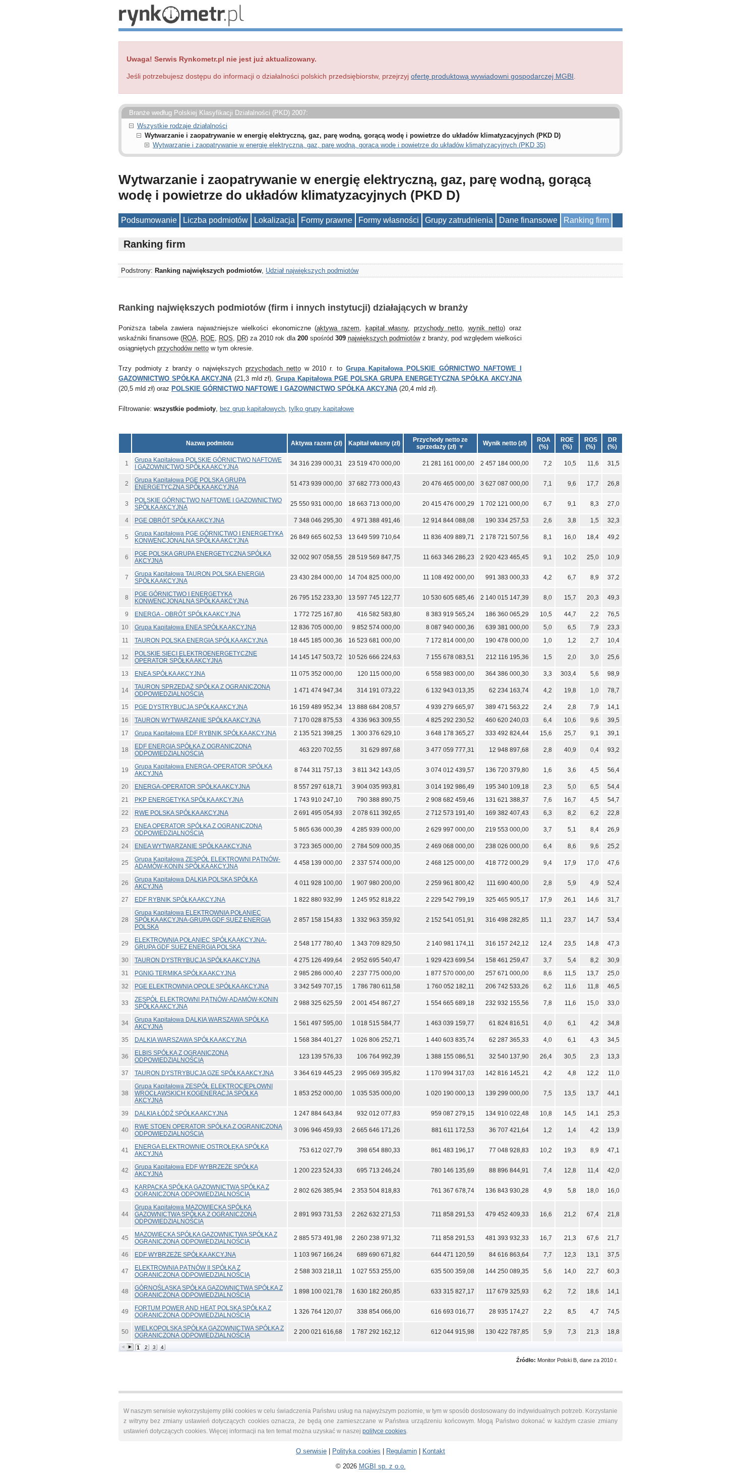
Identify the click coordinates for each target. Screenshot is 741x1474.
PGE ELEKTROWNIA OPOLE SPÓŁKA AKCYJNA (202, 986)
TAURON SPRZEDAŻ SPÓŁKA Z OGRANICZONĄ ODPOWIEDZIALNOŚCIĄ (202, 690)
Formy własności (388, 220)
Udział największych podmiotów (312, 270)
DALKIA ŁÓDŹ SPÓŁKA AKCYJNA (181, 1113)
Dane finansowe (528, 220)
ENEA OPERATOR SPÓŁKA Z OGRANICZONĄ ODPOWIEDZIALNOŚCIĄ (198, 829)
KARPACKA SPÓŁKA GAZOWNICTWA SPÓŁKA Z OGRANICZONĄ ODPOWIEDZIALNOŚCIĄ (202, 1191)
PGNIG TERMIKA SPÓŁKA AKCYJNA (185, 973)
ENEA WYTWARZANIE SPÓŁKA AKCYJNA (193, 846)
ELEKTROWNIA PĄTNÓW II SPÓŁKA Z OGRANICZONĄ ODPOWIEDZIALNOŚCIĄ (192, 1271)
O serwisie (311, 1451)
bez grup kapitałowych (252, 408)
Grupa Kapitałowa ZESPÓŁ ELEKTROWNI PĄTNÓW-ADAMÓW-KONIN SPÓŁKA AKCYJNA (207, 863)
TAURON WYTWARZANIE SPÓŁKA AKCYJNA (198, 720)
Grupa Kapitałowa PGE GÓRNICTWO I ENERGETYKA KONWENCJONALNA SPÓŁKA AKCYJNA (209, 537)
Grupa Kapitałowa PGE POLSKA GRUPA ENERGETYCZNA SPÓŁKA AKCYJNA (399, 378)
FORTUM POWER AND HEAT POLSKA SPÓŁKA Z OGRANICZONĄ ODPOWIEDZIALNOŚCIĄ (203, 1312)
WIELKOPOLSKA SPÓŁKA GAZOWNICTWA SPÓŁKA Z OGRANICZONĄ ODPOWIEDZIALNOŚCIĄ (209, 1332)
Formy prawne (326, 220)
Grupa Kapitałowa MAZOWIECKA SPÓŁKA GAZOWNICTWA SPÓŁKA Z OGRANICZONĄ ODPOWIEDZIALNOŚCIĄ (196, 1214)
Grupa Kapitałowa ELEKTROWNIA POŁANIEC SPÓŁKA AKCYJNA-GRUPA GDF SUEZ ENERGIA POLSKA (203, 919)
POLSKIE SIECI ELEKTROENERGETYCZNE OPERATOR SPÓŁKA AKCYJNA (196, 657)
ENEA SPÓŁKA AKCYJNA (170, 673)
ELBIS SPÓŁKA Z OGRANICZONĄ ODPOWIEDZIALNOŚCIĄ (181, 1056)
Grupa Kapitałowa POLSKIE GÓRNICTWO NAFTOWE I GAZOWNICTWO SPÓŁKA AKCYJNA (208, 463)
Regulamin (401, 1451)
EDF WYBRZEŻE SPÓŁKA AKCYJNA (185, 1254)
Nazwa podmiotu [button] (209, 443)
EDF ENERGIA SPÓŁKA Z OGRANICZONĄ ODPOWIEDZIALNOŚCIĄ (193, 750)
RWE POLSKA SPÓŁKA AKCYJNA (181, 812)
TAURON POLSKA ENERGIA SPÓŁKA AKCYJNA (201, 640)
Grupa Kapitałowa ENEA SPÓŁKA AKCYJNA (195, 627)
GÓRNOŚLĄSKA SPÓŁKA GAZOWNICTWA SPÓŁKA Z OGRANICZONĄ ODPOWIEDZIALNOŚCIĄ (209, 1291)
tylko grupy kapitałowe (321, 408)
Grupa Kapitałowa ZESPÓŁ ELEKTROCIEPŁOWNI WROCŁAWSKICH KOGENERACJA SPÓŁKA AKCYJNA (204, 1093)
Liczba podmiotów (215, 220)
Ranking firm (586, 220)
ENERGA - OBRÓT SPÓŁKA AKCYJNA (187, 614)
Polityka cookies (356, 1451)
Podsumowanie (149, 220)
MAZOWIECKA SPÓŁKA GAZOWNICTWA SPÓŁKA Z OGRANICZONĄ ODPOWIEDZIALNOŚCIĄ (206, 1238)
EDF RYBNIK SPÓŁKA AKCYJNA (180, 899)
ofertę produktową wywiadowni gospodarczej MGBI (492, 76)
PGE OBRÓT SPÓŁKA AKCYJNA (179, 520)
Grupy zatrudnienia (459, 220)
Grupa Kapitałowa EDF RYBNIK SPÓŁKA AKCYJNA (205, 733)
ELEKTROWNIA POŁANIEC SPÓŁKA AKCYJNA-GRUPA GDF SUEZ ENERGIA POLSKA (201, 943)
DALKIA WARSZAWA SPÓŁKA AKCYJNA (190, 1039)
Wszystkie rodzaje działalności (182, 126)
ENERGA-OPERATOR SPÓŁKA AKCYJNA (192, 786)
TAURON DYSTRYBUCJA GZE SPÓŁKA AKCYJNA (204, 1073)
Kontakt (433, 1451)
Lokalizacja (274, 220)
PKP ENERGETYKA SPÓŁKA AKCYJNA (189, 799)
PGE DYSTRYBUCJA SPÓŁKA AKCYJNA (191, 707)
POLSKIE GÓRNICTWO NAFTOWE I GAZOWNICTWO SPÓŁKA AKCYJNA (284, 388)
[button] (316, 443)
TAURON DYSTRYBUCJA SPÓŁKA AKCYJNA (197, 960)
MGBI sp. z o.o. (382, 1466)
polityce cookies (384, 1431)
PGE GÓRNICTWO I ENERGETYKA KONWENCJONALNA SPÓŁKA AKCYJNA (192, 598)
